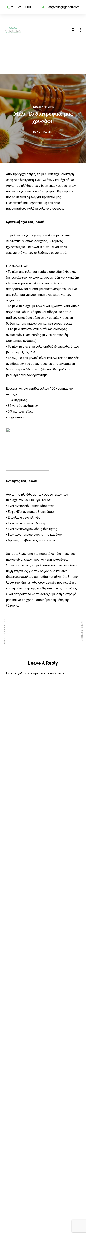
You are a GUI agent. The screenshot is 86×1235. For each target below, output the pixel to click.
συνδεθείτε (56, 673)
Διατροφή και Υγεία (43, 107)
